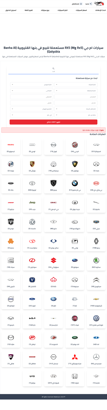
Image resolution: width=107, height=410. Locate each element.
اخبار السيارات (63, 10)
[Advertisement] (53, 28)
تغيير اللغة (29, 10)
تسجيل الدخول (10, 10)
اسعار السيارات (81, 10)
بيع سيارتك (45, 10)
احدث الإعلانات (100, 10)
